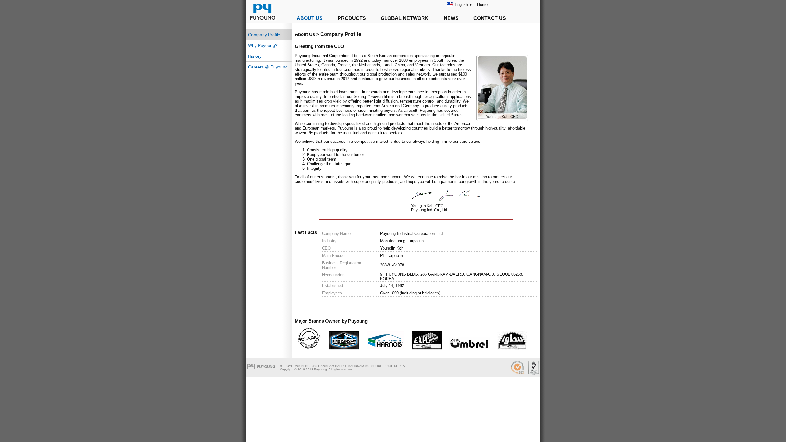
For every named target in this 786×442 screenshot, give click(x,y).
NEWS (451, 18)
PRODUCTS (352, 18)
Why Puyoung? (263, 45)
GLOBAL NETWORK (405, 18)
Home (482, 4)
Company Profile (264, 34)
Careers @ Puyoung (268, 66)
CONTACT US (489, 18)
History (255, 56)
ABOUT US (310, 18)
